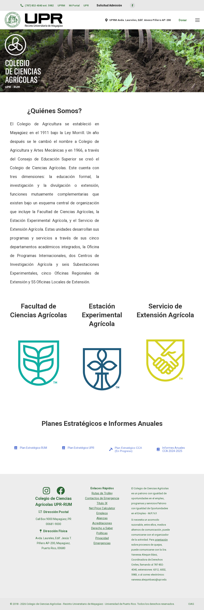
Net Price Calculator (102, 508)
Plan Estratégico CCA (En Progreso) (128, 449)
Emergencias (102, 543)
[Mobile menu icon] (197, 20)
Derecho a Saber (102, 528)
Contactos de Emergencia (102, 498)
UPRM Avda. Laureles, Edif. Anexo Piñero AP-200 (140, 20)
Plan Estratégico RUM (33, 447)
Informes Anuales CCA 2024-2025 (173, 449)
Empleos (102, 513)
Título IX (102, 503)
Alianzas (102, 518)
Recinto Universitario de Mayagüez (83, 603)
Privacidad (102, 538)
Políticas (102, 533)
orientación (161, 539)
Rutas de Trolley (102, 493)
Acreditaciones (102, 523)
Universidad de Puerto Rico (120, 603)
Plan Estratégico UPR (81, 447)
